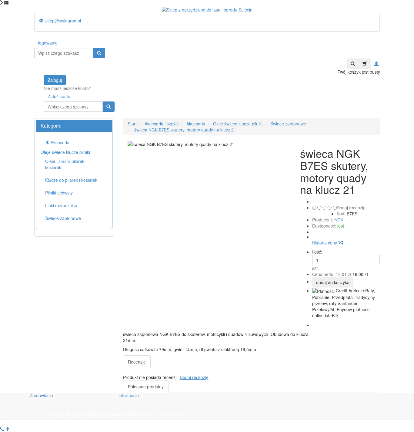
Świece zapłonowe (63, 218)
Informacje (129, 395)
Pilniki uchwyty (59, 193)
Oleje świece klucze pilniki (65, 152)
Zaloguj (55, 80)
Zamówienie (41, 395)
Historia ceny (325, 243)
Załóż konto (59, 96)
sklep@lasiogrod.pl (62, 21)
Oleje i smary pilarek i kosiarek (65, 164)
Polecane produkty (146, 387)
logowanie (48, 43)
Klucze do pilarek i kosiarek (71, 180)
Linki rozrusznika (61, 205)
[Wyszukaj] (99, 53)
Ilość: (317, 252)
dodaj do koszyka (332, 282)
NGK (338, 220)
